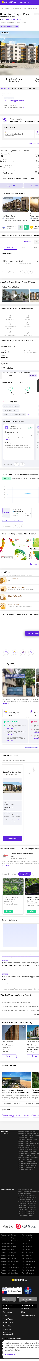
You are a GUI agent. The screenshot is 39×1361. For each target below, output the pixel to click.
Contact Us (7, 1326)
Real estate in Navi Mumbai (10, 1267)
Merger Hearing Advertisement (8, 1334)
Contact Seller (12, 838)
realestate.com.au (27, 1305)
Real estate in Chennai (8, 1247)
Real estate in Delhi (7, 1250)
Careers (5, 1305)
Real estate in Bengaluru (9, 1238)
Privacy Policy (8, 1322)
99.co (23, 1312)
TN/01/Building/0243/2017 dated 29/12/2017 (19, 179)
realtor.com (25, 1309)
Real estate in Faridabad (9, 1270)
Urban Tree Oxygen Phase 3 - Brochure (16, 1116)
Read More (5, 703)
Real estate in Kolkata (8, 1258)
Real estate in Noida (7, 1255)
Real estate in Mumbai (8, 1235)
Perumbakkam (15, 8)
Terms (5, 1316)
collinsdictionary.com (28, 1316)
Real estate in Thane (8, 1264)
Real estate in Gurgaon (8, 1253)
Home (1, 8)
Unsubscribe (7, 1329)
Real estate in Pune (7, 1244)
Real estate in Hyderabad (9, 1241)
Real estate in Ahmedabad (10, 1261)
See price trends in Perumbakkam (12, 521)
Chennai (7, 8)
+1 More (29, 414)
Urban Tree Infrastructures (22, 854)
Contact (9, 911)
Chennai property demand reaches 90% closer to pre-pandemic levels (16, 1091)
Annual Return (8, 1319)
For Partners (7, 1312)
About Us (6, 1309)
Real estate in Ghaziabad (9, 1273)
